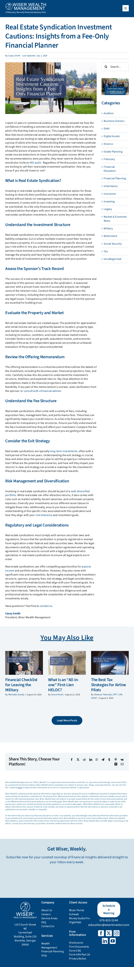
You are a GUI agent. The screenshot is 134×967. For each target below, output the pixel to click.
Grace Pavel (57, 694)
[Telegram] (103, 759)
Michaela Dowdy (16, 694)
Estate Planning (113, 152)
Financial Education (110, 169)
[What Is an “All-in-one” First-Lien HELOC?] (67, 663)
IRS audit (35, 163)
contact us (46, 606)
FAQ (43, 922)
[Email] (122, 764)
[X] (78, 759)
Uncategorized (112, 259)
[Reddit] (84, 759)
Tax (106, 251)
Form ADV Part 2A (79, 954)
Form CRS (75, 951)
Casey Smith (14, 55)
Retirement (110, 236)
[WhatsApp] (97, 759)
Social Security (113, 244)
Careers (46, 914)
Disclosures (76, 943)
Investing (109, 201)
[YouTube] (113, 941)
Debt (106, 128)
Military (108, 228)
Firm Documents (79, 947)
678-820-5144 (109, 920)
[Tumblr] (109, 759)
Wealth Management (49, 945)
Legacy (108, 209)
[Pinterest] (116, 759)
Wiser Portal (76, 910)
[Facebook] (72, 759)
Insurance (110, 194)
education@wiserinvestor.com (108, 925)
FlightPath (75, 922)
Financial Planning (115, 178)
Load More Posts (67, 720)
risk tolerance (44, 515)
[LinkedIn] (91, 759)
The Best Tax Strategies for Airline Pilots (108, 685)
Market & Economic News (115, 219)
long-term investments (63, 451)
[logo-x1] (25, 4)
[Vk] (122, 759)
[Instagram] (117, 933)
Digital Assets (112, 136)
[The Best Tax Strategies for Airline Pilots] (110, 663)
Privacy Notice (77, 959)
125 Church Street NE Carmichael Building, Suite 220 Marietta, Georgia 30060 (25, 935)
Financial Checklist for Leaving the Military (21, 685)
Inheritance (111, 186)
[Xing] (116, 764)
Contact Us (47, 926)
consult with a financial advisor (42, 391)
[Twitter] (109, 933)
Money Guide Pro (79, 918)
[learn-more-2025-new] (115, 79)
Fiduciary (109, 159)
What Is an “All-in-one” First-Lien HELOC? (63, 685)
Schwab (74, 914)
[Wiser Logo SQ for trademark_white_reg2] (25, 903)
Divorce (108, 144)
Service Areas (49, 918)
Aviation (109, 113)
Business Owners (114, 121)
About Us (46, 910)
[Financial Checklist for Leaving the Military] (24, 663)
